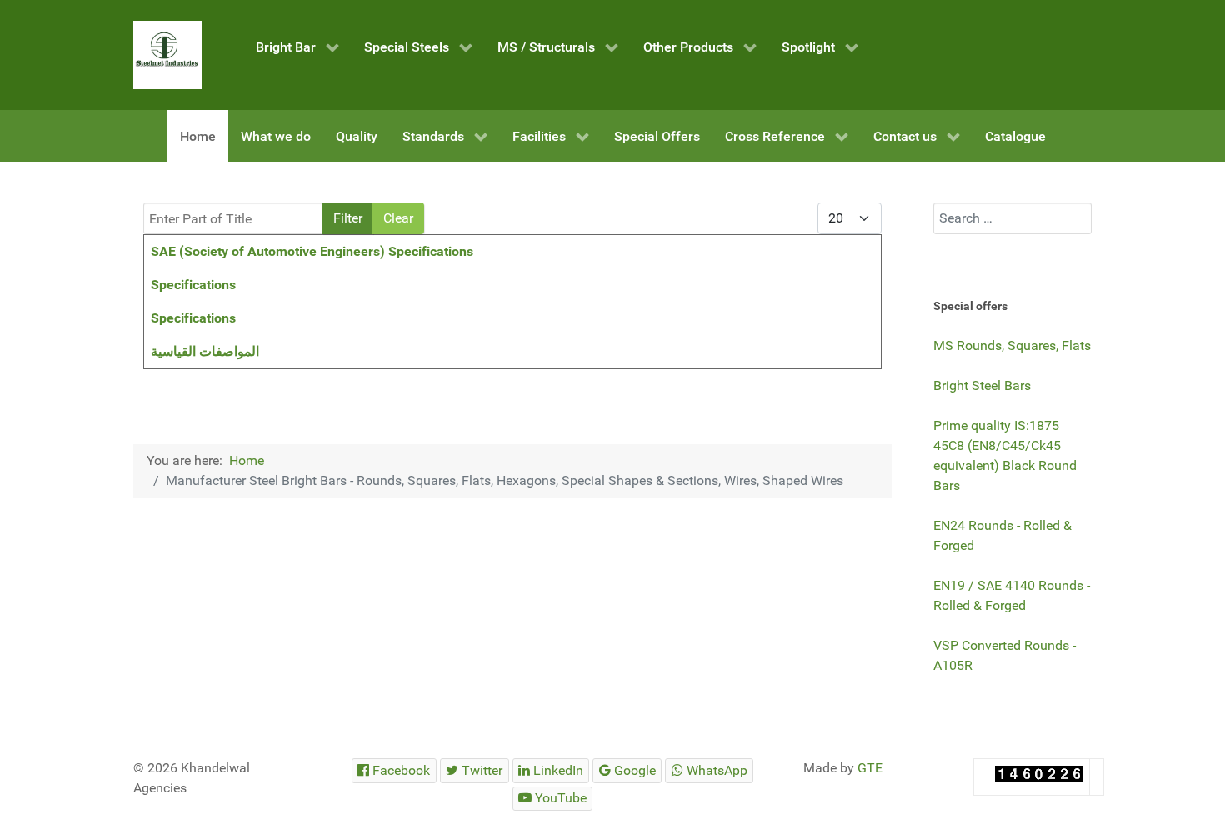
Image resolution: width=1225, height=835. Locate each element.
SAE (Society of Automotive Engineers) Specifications (312, 251)
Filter (347, 218)
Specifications (193, 284)
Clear (398, 218)
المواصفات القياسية (205, 351)
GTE (870, 768)
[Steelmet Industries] (167, 55)
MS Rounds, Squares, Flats (1012, 345)
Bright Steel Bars (982, 385)
